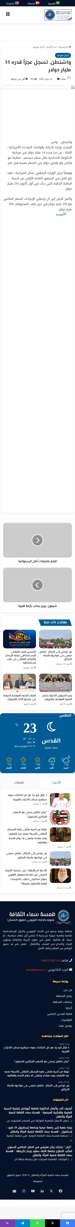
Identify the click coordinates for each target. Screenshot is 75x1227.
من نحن (67, 990)
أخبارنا (69, 1008)
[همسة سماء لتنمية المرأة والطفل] (58, 15)
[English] (17, 3)
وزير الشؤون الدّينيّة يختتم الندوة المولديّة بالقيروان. (57, 698)
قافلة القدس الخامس (59, 1014)
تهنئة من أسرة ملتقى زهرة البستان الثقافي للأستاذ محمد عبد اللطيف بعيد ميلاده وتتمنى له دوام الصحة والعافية (27, 836)
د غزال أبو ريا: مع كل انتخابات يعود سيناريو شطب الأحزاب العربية (27, 797)
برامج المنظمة (64, 996)
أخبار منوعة (38, 47)
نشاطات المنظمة (62, 1002)
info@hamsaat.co (36, 969)
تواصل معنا (65, 1026)
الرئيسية (64, 47)
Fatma (63, 79)
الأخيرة (56, 782)
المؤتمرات (66, 1020)
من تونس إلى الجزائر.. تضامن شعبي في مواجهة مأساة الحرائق (55, 656)
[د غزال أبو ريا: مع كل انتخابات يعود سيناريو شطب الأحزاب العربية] (60, 800)
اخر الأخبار (51, 47)
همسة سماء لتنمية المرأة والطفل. (49, 1175)
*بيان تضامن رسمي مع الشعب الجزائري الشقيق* (30, 814)
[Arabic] (58, 3)
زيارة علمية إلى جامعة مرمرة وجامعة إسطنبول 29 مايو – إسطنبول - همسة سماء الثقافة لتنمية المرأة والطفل (39, 1130)
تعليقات (19, 782)
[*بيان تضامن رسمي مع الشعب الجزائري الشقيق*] (60, 817)
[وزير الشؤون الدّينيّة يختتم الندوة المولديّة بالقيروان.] (55, 683)
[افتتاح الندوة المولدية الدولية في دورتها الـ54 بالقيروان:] (19, 683)
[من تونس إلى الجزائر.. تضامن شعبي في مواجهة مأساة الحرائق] (55, 639)
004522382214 (51, 960)
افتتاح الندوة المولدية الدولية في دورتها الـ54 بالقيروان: (19, 698)
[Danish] (37, 3)
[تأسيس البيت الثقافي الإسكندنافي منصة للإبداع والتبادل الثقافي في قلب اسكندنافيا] (19, 639)
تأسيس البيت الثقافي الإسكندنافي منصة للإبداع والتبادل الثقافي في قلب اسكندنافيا (21, 657)
